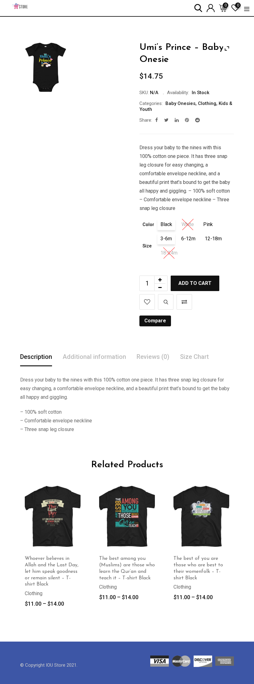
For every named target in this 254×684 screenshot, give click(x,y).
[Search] (198, 8)
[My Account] (210, 8)
